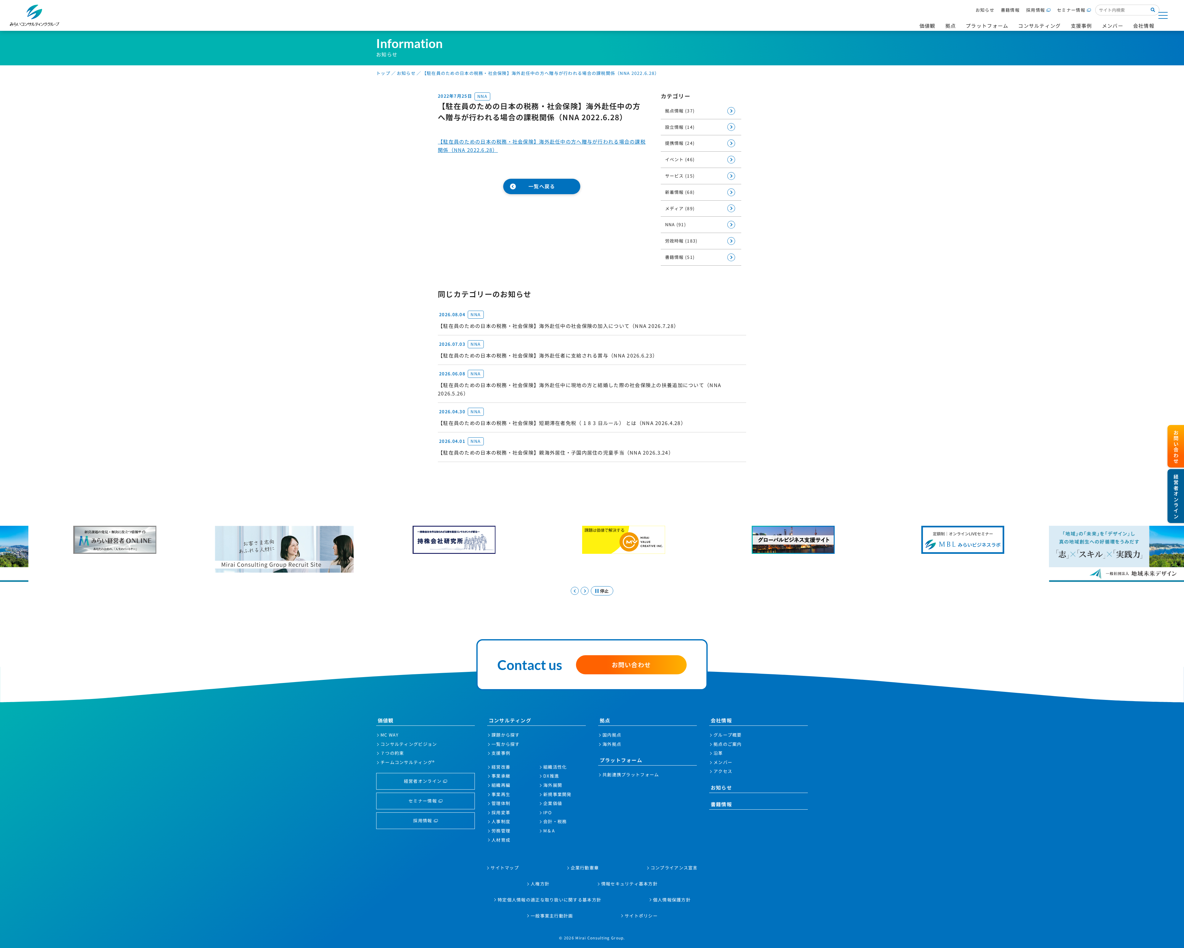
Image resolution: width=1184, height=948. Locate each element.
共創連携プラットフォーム (630, 774)
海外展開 (552, 785)
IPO (547, 812)
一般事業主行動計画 (552, 916)
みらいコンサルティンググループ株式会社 (34, 15)
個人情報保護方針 (672, 900)
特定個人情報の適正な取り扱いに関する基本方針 (549, 900)
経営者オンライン (423, 781)
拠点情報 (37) (680, 111)
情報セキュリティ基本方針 (629, 884)
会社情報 (721, 720)
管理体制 (500, 803)
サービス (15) (680, 176)
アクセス (722, 771)
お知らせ (985, 10)
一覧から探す (505, 744)
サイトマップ (505, 867)
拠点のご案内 (727, 744)
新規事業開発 (557, 794)
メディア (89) (680, 208)
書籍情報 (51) (680, 257)
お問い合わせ (631, 664)
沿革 (718, 753)
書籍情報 (1010, 10)
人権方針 (540, 884)
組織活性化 (555, 767)
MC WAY (389, 735)
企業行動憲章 (585, 867)
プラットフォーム (621, 760)
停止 (604, 591)
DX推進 (551, 776)
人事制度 (500, 821)
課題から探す (505, 735)
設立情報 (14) (680, 127)
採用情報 (1035, 10)
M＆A (549, 830)
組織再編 (500, 785)
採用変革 (500, 812)
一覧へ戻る (541, 186)
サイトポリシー (641, 916)
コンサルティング (510, 720)
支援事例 (500, 753)
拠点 (605, 720)
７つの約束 (392, 753)
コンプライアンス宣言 (674, 867)
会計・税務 (555, 821)
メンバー (722, 762)
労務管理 (500, 830)
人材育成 (500, 840)
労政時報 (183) (681, 241)
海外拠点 (611, 744)
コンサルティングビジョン (408, 744)
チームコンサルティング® (407, 762)
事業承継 (500, 776)
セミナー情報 (1071, 10)
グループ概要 (727, 735)
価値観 (386, 720)
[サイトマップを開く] (1163, 15)
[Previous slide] (575, 591)
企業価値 (552, 803)
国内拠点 (611, 735)
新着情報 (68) (680, 192)
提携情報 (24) (680, 143)
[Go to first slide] (585, 591)
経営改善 (500, 767)
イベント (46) (680, 159)
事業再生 (500, 794)
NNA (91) (675, 224)
